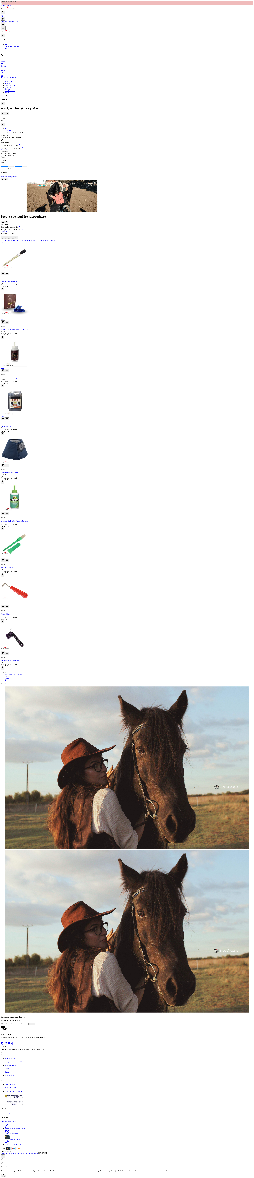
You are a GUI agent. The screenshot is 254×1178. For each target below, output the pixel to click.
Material (52, 240)
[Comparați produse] (2, 16)
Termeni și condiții (10, 1084)
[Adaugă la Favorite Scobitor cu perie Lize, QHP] (3, 653)
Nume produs (40, 240)
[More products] (7, 113)
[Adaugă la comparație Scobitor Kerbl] (7, 606)
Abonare (31, 1024)
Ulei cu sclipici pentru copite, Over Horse (14, 378)
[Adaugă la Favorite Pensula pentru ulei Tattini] (3, 273)
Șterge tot (4, 150)
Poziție (33, 240)
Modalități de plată (10, 1065)
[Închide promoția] (1, 4)
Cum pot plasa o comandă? (13, 1062)
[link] (6, 673)
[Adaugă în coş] (2, 289)
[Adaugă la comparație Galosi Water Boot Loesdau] (7, 465)
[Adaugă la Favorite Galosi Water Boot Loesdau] (3, 465)
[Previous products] (3, 113)
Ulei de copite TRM (7, 426)
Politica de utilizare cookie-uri (14, 1091)
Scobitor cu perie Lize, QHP (10, 660)
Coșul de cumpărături (10, 77)
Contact (7, 1114)
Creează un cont (12, 21)
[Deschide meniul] (3, 28)
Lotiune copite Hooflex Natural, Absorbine (14, 521)
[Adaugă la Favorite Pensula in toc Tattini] (3, 560)
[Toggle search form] (3, 12)
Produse (8, 130)
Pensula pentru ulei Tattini (9, 281)
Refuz (3, 1176)
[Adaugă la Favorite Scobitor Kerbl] (3, 606)
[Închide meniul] (3, 35)
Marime (47, 240)
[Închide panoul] (3, 124)
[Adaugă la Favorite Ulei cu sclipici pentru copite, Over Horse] (3, 370)
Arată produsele (6, 177)
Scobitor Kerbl (5, 614)
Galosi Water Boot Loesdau (9, 473)
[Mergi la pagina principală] (8, 10)
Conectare (4, 21)
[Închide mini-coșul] (3, 103)
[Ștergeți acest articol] (19, 145)
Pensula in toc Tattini (7, 567)
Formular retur (9, 1075)
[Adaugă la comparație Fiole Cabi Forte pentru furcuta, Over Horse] (7, 322)
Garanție (7, 1072)
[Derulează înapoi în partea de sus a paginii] (3, 1156)
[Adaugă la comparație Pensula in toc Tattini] (7, 560)
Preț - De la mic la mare (8, 240)
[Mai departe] (6, 680)
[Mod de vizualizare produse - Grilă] (1, 235)
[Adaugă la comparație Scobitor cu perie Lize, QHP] (7, 653)
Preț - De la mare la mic (23, 240)
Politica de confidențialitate (13, 1088)
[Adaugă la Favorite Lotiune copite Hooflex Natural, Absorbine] (3, 513)
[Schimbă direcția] (2, 243)
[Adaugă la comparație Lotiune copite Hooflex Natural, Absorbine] (7, 513)
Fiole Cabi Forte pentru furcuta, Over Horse (14, 329)
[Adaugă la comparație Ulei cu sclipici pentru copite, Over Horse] (7, 370)
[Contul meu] (3, 19)
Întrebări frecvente (10, 1058)
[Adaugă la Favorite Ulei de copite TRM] (3, 418)
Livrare (7, 1069)
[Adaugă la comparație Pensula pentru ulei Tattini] (7, 274)
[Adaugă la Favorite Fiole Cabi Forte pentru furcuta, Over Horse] (3, 322)
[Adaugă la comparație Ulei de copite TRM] (7, 418)
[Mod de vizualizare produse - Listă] (3, 235)
